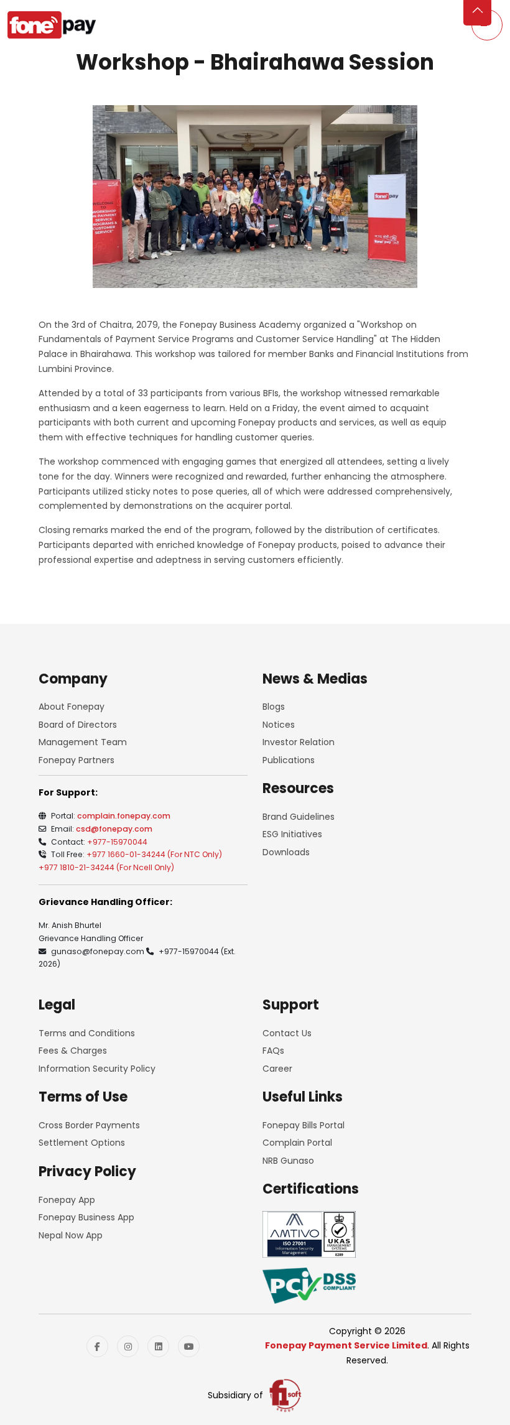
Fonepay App (67, 1200)
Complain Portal (297, 1142)
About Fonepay (71, 706)
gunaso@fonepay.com (97, 951)
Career (277, 1068)
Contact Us (287, 1033)
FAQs (273, 1050)
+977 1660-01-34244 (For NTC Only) (154, 854)
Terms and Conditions (87, 1033)
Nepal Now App (71, 1235)
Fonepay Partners (76, 760)
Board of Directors (78, 724)
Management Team (83, 742)
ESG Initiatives (292, 834)
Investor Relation (298, 742)
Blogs (273, 706)
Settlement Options (82, 1142)
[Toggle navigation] (487, 24)
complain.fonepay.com (123, 815)
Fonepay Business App (86, 1217)
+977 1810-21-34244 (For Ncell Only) (106, 867)
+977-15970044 (117, 842)
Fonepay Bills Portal (303, 1125)
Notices (278, 724)
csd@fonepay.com (114, 829)
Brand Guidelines (298, 816)
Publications (288, 760)
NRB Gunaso (288, 1160)
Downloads (286, 852)
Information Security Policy (97, 1068)
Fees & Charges (73, 1050)
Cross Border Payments (89, 1125)
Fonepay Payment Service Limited (346, 1345)
